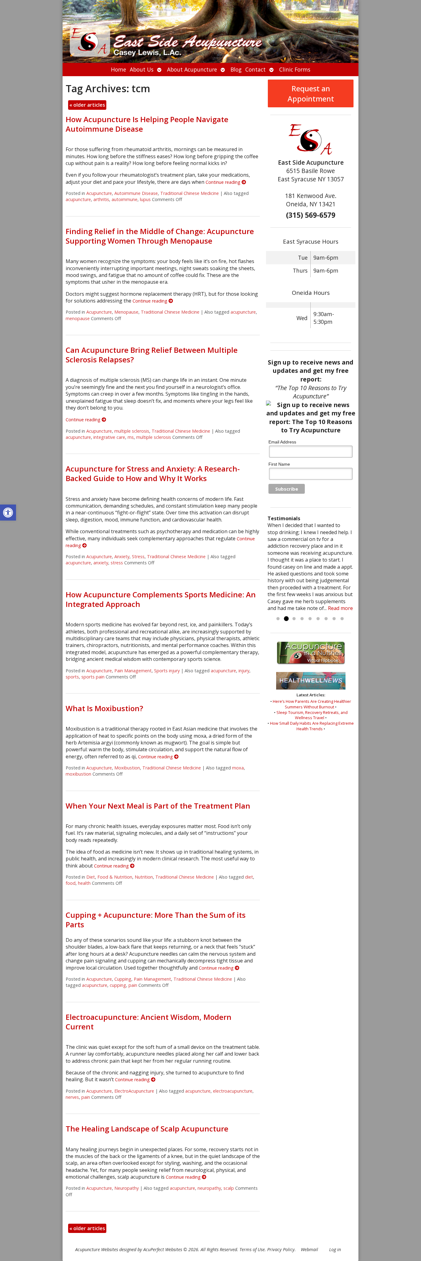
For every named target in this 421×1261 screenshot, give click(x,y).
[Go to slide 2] (286, 619)
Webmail (309, 1249)
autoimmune (124, 199)
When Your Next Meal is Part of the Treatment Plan (158, 806)
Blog (236, 69)
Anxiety (121, 556)
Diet (90, 877)
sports (72, 677)
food (71, 883)
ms (131, 437)
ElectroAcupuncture (134, 1091)
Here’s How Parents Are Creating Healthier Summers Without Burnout (312, 704)
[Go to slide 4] (302, 619)
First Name (279, 464)
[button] (8, 513)
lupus (145, 199)
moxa (238, 768)
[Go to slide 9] (342, 619)
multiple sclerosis (131, 431)
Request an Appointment (311, 93)
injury (244, 671)
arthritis (101, 199)
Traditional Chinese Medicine (189, 193)
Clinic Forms (294, 69)
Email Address (282, 441)
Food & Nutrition (114, 877)
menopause (78, 318)
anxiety (100, 563)
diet (249, 877)
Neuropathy (126, 1188)
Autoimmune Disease (136, 193)
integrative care (109, 437)
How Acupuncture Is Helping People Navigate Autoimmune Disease (147, 124)
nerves (72, 1097)
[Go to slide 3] (294, 619)
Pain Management (133, 671)
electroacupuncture (232, 1091)
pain (133, 985)
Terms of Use (252, 1249)
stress (117, 563)
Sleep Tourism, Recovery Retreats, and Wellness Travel (312, 715)
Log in (335, 1249)
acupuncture (78, 199)
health (84, 883)
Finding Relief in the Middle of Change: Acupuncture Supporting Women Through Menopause (160, 236)
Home (118, 69)
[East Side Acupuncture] (210, 31)
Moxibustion (127, 768)
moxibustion (78, 774)
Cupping (122, 979)
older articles (87, 104)
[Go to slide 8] (334, 619)
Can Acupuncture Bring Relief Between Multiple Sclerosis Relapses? (152, 355)
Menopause (126, 312)
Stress (138, 556)
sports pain (92, 677)
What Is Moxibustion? (104, 708)
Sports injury (167, 671)
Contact (255, 69)
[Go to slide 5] (310, 619)
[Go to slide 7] (326, 619)
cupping (118, 985)
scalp (228, 1188)
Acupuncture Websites (96, 1249)
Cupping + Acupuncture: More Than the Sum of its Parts (156, 919)
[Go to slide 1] (278, 619)
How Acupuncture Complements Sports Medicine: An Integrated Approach (161, 599)
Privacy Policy (281, 1249)
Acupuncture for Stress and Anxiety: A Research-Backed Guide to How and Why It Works (153, 473)
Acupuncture (99, 193)
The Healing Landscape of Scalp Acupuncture (147, 1128)
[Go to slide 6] (318, 619)
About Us (141, 69)
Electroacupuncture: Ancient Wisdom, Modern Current (148, 1022)
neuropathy (209, 1188)
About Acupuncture (192, 69)
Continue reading (224, 182)
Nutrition (144, 877)
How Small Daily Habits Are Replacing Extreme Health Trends (312, 725)
